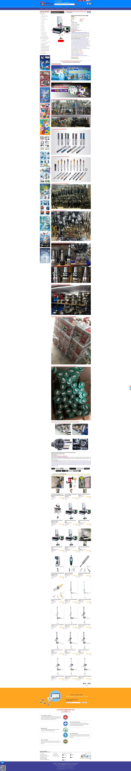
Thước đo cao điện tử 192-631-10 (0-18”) (84, 624)
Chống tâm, (86, 43)
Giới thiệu (46, 8)
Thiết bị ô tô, (79, 43)
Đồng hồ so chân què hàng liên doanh (84, 494)
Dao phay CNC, (84, 44)
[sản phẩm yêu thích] (88, 4)
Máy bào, (83, 41)
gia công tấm (66, 468)
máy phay (57, 468)
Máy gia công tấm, (77, 42)
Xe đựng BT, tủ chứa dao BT (45, 46)
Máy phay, (84, 38)
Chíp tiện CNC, (76, 44)
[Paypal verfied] (86, 757)
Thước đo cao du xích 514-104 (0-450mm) (57, 624)
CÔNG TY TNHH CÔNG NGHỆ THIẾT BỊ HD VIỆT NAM (79, 32)
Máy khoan (43, 29)
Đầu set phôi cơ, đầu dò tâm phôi (56, 599)
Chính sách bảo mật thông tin (44, 759)
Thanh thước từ (44, 40)
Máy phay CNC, (75, 39)
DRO (79, 470)
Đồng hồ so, (77, 48)
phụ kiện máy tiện (72, 468)
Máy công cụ (43, 13)
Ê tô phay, (80, 44)
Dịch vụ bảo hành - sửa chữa (87, 6)
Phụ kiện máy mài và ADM (45, 50)
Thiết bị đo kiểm (43, 51)
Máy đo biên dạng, (74, 464)
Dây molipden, (79, 45)
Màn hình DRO (87, 48)
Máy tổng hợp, (75, 43)
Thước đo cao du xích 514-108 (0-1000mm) (84, 599)
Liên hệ (83, 8)
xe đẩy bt (53, 470)
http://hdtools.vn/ (84, 55)
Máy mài (43, 20)
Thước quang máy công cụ (45, 37)
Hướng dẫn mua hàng (43, 757)
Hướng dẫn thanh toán (71, 6)
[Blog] (70, 757)
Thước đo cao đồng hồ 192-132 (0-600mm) (57, 676)
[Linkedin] (70, 755)
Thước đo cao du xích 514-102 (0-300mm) (71, 624)
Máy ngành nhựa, (85, 462)
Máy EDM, (82, 39)
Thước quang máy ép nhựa (46, 41)
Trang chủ (41, 8)
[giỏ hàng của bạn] (90, 4)
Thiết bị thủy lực (44, 33)
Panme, (74, 48)
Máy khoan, (80, 41)
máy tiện (53, 468)
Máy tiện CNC (44, 17)
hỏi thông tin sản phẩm (75, 58)
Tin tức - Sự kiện (71, 8)
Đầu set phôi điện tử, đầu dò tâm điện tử (84, 573)
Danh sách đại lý (77, 8)
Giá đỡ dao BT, (63, 464)
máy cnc (62, 468)
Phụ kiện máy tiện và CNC (45, 47)
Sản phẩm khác (43, 53)
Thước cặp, (78, 464)
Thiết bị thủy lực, (82, 42)
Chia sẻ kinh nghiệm (64, 8)
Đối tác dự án (58, 8)
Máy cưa (43, 26)
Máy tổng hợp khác (45, 36)
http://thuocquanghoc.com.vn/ (76, 55)
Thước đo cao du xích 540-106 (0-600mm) (71, 599)
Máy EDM (43, 22)
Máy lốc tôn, (87, 41)
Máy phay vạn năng (45, 16)
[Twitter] (63, 760)
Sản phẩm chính (51, 8)
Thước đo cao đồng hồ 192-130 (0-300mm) (84, 676)
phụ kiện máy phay (80, 468)
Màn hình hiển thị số (45, 43)
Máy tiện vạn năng (44, 14)
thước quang (75, 470)
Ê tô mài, (76, 45)
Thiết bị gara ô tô (43, 44)
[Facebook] (63, 755)
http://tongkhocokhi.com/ (79, 54)
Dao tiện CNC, (66, 463)
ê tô (67, 470)
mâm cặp (63, 470)
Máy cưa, (73, 41)
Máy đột (43, 27)
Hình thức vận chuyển (79, 6)
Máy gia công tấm (44, 32)
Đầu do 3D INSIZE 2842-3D (69, 573)
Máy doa (43, 23)
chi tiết (52, 499)
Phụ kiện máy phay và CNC (45, 49)
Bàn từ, (73, 45)
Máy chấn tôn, (69, 462)
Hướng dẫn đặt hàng (64, 6)
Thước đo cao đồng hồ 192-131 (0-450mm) (71, 676)
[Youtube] (63, 757)
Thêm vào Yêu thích (75, 57)
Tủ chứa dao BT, (68, 464)
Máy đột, (76, 41)
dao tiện (70, 470)
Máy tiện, (81, 38)
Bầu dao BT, (82, 463)
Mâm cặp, (83, 43)
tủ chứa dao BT (58, 470)
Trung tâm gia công (44, 19)
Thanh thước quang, (82, 48)
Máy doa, (85, 39)
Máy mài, (79, 39)
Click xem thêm (77, 27)
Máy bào (43, 30)
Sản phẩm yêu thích (56, 755)
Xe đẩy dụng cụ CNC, (85, 45)
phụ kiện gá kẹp (86, 468)
